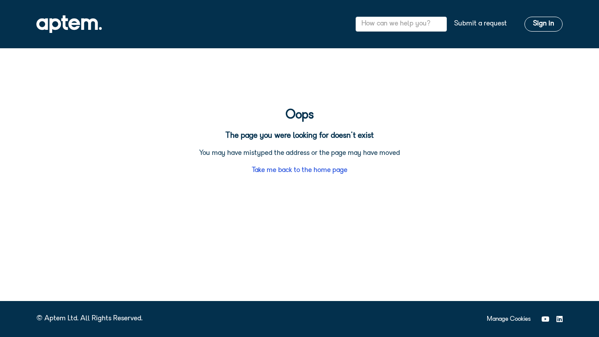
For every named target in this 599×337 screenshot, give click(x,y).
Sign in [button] (543, 23)
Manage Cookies (509, 319)
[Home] (69, 24)
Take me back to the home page (299, 170)
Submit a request (480, 23)
